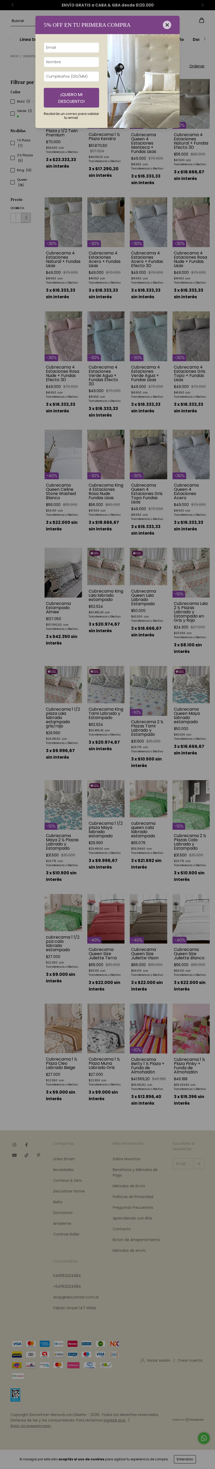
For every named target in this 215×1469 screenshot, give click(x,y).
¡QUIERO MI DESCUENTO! (71, 97)
